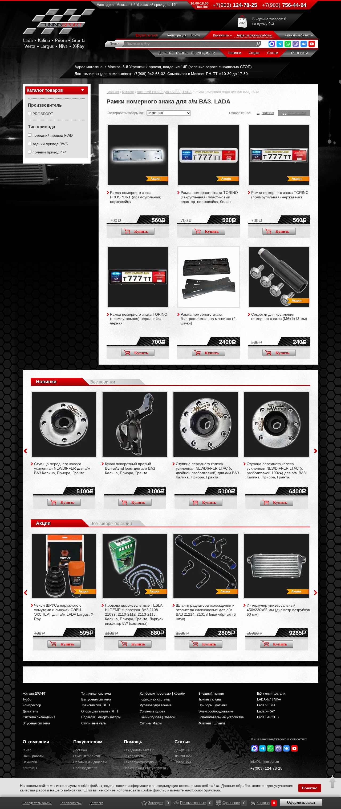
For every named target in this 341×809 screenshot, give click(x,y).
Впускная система (36, 723)
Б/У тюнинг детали (271, 693)
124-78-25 (235, 5)
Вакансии (30, 762)
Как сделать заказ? (37, 803)
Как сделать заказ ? (139, 750)
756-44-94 (284, 5)
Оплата (182, 53)
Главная (113, 92)
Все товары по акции (111, 523)
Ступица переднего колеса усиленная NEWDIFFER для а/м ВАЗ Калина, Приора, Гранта (62, 468)
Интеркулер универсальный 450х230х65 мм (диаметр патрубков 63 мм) (278, 609)
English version (147, 35)
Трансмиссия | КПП (95, 705)
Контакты (30, 768)
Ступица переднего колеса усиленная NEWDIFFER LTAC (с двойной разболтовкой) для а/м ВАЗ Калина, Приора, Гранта (207, 470)
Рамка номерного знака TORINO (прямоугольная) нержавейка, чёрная (138, 319)
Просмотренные (176, 803)
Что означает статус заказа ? (145, 768)
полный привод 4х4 (50, 152)
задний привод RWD (50, 144)
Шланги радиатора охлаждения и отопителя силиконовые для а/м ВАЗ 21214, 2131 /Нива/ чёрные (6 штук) (206, 612)
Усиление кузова (152, 711)
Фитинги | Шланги (211, 723)
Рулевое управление (156, 705)
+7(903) (266, 768)
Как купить (221, 35)
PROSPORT (43, 114)
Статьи (272, 53)
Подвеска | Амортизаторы (101, 717)
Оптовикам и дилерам (90, 762)
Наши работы (33, 756)
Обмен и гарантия (87, 756)
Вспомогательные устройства (221, 717)
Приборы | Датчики (212, 705)
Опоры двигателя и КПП (99, 711)
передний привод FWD (53, 135)
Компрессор (32, 705)
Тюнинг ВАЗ (183, 756)
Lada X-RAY (266, 711)
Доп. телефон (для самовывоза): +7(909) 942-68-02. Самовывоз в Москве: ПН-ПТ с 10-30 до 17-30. (162, 74)
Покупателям (88, 741)
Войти (195, 35)
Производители (203, 53)
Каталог (128, 92)
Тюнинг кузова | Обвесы (157, 717)
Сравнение (218, 803)
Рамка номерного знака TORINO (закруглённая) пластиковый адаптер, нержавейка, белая (209, 197)
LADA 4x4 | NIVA (269, 699)
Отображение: (240, 113)
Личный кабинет (297, 35)
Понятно (310, 788)
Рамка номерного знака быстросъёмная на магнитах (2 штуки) (208, 319)
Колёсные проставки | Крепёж (162, 693)
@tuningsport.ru (264, 762)
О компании (36, 741)
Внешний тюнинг (211, 693)
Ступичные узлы (94, 723)
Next (315, 450)
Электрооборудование (215, 711)
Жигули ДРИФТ (34, 693)
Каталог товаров (45, 90)
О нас (27, 750)
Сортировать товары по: (125, 113)
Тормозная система (155, 699)
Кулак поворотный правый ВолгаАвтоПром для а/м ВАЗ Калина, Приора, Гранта (130, 468)
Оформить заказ (301, 802)
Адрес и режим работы (254, 35)
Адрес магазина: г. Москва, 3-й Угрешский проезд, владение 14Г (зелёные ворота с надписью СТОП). (164, 67)
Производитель (45, 105)
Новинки (234, 53)
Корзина (252, 803)
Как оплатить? (71, 803)
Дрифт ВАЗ (183, 750)
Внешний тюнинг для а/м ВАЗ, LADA (164, 92)
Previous (25, 450)
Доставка (165, 53)
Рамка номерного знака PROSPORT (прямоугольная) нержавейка (135, 197)
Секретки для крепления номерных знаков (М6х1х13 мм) (279, 316)
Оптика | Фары (151, 723)
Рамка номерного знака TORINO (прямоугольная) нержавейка (279, 194)
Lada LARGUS (268, 717)
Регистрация (176, 35)
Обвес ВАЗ (182, 762)
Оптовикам (299, 53)
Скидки (254, 53)
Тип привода (41, 126)
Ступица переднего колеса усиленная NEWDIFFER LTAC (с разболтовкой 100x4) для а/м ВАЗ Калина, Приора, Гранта (276, 470)
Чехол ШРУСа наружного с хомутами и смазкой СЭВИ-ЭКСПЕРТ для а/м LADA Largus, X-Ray (64, 612)
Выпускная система (96, 699)
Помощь (133, 741)
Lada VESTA (266, 705)
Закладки (144, 803)
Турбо (27, 699)
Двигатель (30, 711)
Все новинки (102, 382)
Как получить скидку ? (140, 762)
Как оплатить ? (135, 756)
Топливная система (96, 693)
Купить (141, 231)
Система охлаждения (39, 717)
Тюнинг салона (209, 699)
